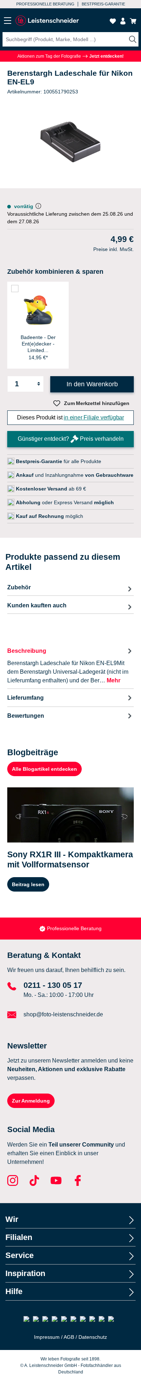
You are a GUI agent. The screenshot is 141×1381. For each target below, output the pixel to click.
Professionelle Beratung (45, 4)
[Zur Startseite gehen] (47, 21)
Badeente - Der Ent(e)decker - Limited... (38, 343)
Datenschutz (92, 1337)
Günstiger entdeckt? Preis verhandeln (71, 439)
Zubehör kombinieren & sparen (55, 271)
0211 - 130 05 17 (53, 985)
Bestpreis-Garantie (103, 4)
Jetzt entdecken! (106, 56)
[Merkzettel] (112, 21)
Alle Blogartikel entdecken (44, 769)
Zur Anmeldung (31, 1101)
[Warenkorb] (133, 21)
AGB (69, 1337)
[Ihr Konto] (123, 21)
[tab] (70, 665)
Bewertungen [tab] (25, 716)
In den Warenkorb (92, 384)
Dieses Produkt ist (70, 417)
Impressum (47, 1337)
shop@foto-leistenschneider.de (63, 1014)
